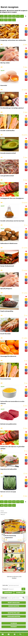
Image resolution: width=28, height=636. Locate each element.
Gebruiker (5, 585)
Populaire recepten (13, 616)
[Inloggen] (23, 589)
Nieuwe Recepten (13, 606)
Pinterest (14, 627)
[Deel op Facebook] (26, 31)
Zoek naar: (4, 598)
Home (2, 511)
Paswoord (5, 589)
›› (13, 20)
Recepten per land (14, 613)
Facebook (14, 623)
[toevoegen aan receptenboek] (26, 28)
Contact (17, 631)
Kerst (3, 514)
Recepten (4, 512)
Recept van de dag (14, 602)
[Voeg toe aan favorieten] (26, 26)
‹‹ (1, 16)
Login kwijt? (8, 592)
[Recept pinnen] (26, 34)
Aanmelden (19, 592)
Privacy (21, 631)
